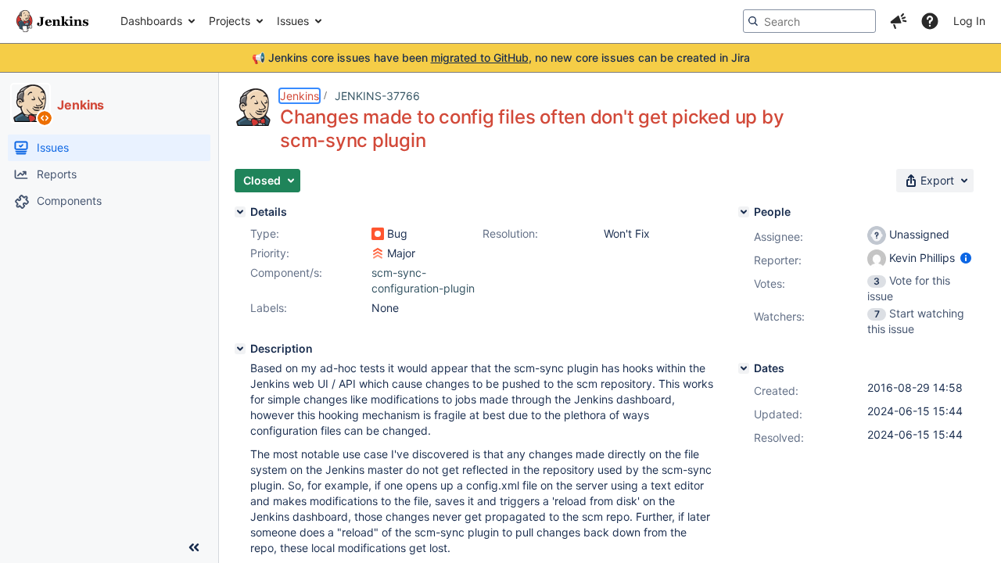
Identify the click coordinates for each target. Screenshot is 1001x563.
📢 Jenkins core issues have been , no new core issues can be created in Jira (501, 57)
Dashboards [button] (151, 20)
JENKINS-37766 (377, 95)
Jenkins (299, 95)
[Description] (240, 348)
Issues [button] (293, 20)
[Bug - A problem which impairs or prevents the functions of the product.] (377, 234)
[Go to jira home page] (52, 21)
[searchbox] (809, 21)
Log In (969, 20)
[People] (743, 211)
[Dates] (743, 368)
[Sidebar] (194, 547)
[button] (898, 21)
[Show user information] (966, 257)
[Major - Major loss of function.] (377, 253)
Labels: (268, 307)
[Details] (240, 211)
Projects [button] (229, 20)
